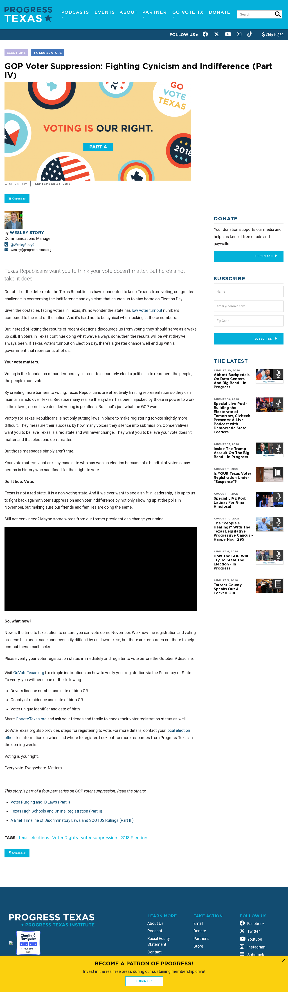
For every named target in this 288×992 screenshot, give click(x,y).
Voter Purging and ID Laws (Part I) (40, 802)
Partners (201, 938)
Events (104, 12)
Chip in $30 (263, 256)
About (128, 12)
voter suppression (99, 837)
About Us (155, 923)
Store (198, 946)
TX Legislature (47, 53)
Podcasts (75, 12)
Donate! (144, 981)
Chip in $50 (274, 35)
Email (198, 923)
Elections (16, 53)
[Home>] (28, 14)
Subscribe (263, 338)
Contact (154, 952)
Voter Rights (65, 837)
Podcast (154, 930)
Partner (154, 12)
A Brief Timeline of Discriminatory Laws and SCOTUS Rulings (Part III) (72, 820)
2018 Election (133, 837)
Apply (278, 14)
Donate (219, 12)
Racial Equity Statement (158, 941)
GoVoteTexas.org (28, 672)
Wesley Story (15, 184)
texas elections (34, 837)
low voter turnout (147, 310)
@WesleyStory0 (22, 245)
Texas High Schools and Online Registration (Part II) (56, 811)
